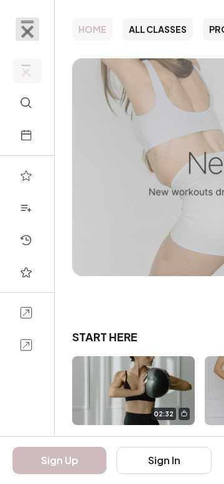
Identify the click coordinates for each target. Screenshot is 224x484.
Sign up (59, 460)
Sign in (164, 460)
